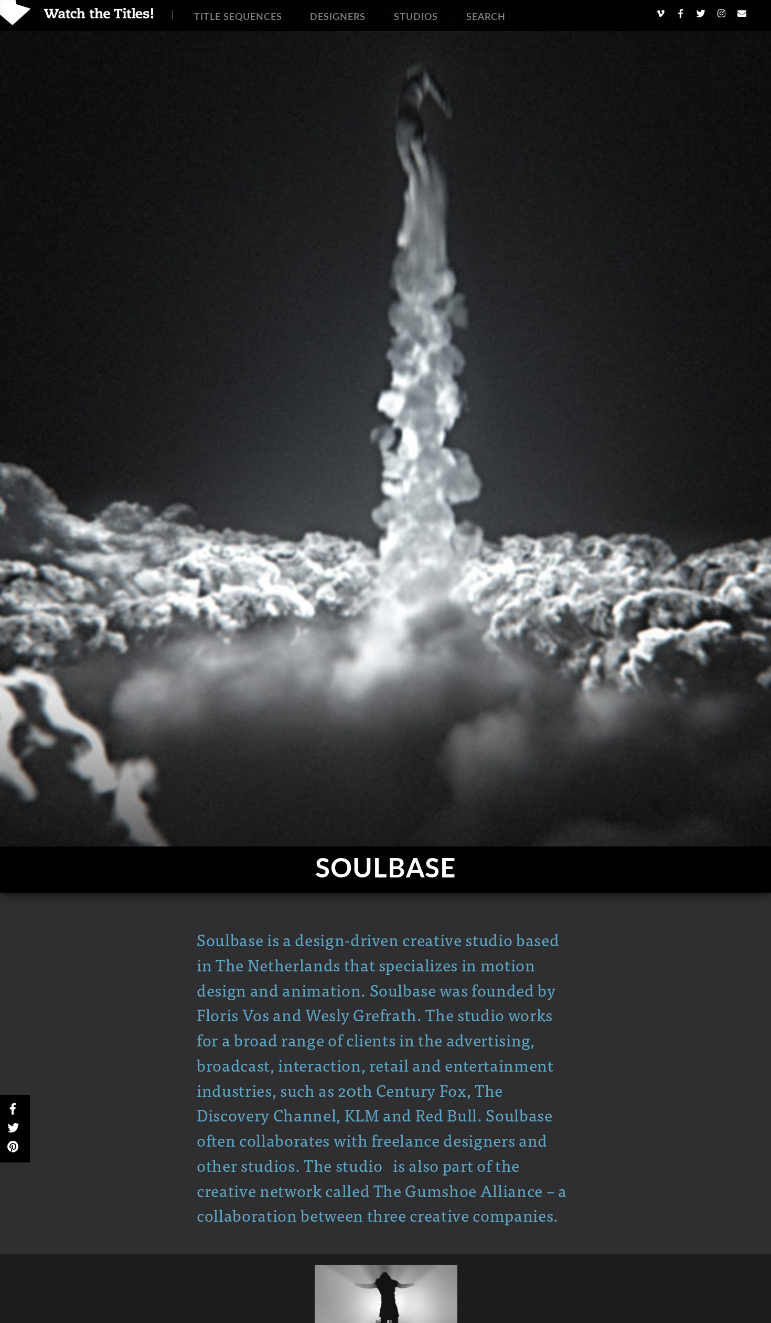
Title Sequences (238, 17)
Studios (416, 17)
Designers (338, 17)
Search (486, 17)
